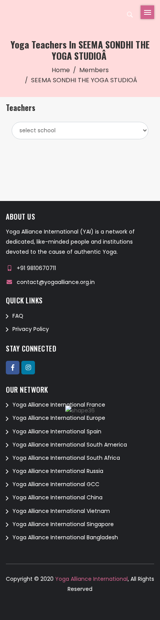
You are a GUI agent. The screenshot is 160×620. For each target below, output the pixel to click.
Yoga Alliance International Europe (58, 418)
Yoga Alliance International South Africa (66, 458)
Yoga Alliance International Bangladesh (65, 537)
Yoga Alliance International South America (69, 445)
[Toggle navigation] (147, 12)
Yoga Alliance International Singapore (63, 524)
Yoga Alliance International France (58, 405)
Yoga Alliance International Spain (56, 431)
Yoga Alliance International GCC (55, 484)
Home (61, 70)
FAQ (17, 316)
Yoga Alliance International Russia (57, 471)
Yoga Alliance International (91, 579)
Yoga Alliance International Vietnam (61, 511)
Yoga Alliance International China (57, 497)
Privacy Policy (30, 329)
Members (94, 70)
